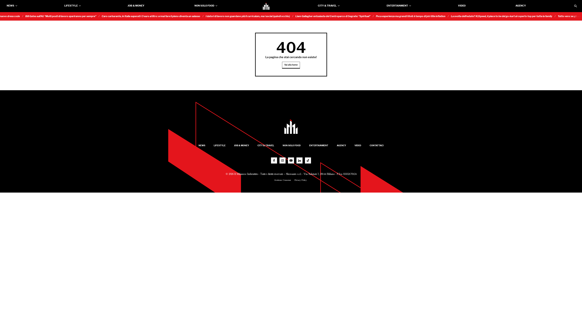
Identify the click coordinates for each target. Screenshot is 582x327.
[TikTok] (308, 160)
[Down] (16, 6)
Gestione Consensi (282, 180)
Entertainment (397, 5)
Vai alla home (291, 65)
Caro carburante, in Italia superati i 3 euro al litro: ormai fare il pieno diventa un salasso (141, 16)
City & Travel (327, 5)
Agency (520, 5)
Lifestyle (71, 5)
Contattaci (376, 145)
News (10, 5)
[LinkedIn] (299, 160)
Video (462, 5)
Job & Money (136, 5)
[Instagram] (282, 160)
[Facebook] (274, 160)
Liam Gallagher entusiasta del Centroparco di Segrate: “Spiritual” (323, 16)
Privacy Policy (300, 180)
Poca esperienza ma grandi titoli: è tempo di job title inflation (401, 16)
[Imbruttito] (266, 6)
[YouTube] (291, 160)
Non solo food (204, 5)
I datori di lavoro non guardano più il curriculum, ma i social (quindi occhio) (238, 16)
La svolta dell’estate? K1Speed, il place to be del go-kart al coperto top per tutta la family (492, 16)
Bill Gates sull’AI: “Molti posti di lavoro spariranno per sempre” (51, 16)
